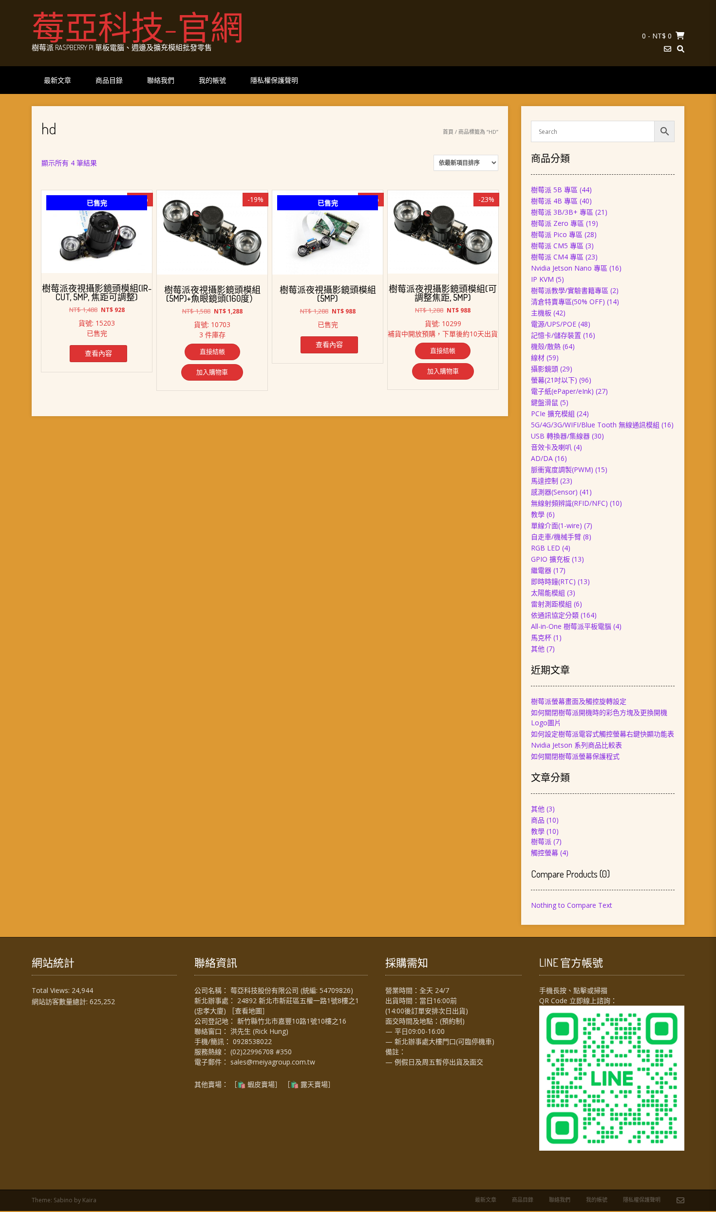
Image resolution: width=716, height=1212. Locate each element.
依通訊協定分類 (555, 615)
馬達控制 (544, 480)
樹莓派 (541, 841)
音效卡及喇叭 (551, 447)
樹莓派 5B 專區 (554, 189)
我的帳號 (212, 80)
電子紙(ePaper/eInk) (562, 391)
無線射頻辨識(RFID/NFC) (569, 503)
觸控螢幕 (544, 852)
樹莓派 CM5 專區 (557, 245)
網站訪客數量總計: (61, 1001)
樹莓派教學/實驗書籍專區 (569, 290)
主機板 (541, 312)
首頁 (448, 131)
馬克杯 (541, 637)
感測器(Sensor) (554, 491)
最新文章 (57, 80)
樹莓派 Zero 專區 (557, 223)
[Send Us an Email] (667, 49)
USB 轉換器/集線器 (560, 436)
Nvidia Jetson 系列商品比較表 (576, 745)
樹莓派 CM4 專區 (557, 256)
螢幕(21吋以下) (554, 380)
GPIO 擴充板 (550, 559)
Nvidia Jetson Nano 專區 (569, 268)
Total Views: (52, 990)
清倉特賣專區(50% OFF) (568, 301)
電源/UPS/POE (553, 324)
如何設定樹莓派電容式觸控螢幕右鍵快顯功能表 (602, 733)
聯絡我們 (160, 80)
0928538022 (252, 1041)
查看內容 (98, 353)
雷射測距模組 (551, 603)
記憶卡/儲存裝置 (556, 335)
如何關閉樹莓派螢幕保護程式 (575, 756)
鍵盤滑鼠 (544, 402)
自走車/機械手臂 (556, 536)
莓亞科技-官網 (138, 27)
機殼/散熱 (546, 346)
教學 (538, 514)
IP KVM (542, 279)
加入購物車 (212, 371)
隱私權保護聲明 (274, 80)
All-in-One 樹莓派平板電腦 (571, 626)
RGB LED (545, 547)
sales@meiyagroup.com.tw (272, 1061)
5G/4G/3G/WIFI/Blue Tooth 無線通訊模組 (595, 424)
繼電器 (541, 570)
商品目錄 (109, 80)
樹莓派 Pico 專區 (557, 234)
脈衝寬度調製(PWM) (562, 469)
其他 (538, 648)
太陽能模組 (548, 592)
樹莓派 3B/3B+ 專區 (562, 212)
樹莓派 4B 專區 (554, 200)
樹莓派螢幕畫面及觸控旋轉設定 (578, 701)
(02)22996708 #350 (261, 1051)
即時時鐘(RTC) (553, 581)
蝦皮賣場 (261, 1084)
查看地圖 (248, 1010)
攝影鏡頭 (544, 368)
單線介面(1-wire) (556, 525)
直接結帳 (212, 351)
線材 (538, 357)
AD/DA (542, 458)
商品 (538, 820)
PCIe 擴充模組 (553, 413)
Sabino (63, 1200)
